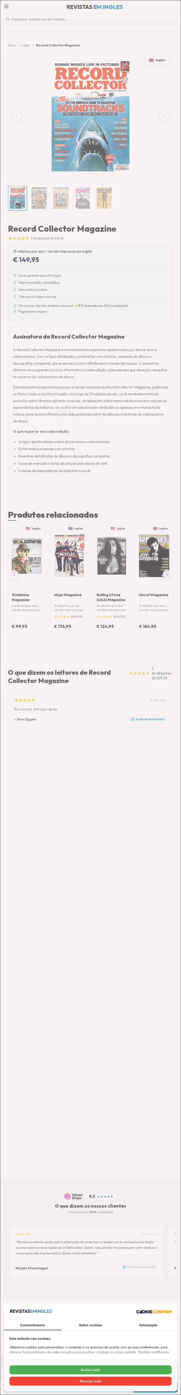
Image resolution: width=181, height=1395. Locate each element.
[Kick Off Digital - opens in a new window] (154, 1312)
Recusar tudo (90, 1381)
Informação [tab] (148, 1325)
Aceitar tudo (90, 1370)
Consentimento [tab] (32, 1325)
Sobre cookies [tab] (90, 1325)
